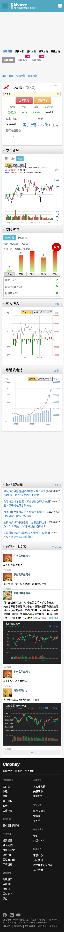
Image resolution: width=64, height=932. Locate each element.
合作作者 (7, 810)
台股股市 (7, 879)
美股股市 (7, 884)
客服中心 (38, 855)
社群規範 (42, 926)
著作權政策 (30, 926)
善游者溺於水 (21, 690)
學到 (35, 835)
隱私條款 (7, 926)
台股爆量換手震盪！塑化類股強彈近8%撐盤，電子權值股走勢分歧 (27, 503)
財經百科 (7, 854)
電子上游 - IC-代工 (37, 125)
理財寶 (6, 786)
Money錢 (8, 845)
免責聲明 (53, 926)
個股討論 (36, 60)
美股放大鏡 (9, 859)
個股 (11, 75)
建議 (60, 6)
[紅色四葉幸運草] (7, 595)
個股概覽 (8, 60)
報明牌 (36, 820)
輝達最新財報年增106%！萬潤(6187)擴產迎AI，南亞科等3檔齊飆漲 (26, 534)
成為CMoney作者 (42, 864)
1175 (13, 136)
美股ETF (7, 893)
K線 (20, 158)
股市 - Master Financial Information (28, 6)
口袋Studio (39, 840)
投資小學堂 (9, 849)
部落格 (18, 770)
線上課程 (7, 800)
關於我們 (7, 770)
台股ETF (7, 888)
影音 (5, 805)
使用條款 (18, 926)
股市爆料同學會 (11, 825)
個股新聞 (22, 60)
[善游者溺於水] (7, 692)
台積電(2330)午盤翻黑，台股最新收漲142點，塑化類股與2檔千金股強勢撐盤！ (27, 524)
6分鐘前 (7, 667)
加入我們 (29, 770)
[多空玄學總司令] (7, 558)
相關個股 (22, 237)
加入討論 (56, 547)
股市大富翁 (39, 811)
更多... (58, 304)
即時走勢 (10, 158)
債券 (5, 898)
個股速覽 (10, 237)
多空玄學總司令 (22, 555)
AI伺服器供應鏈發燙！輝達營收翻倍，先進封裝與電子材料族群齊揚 (27, 514)
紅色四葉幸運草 (22, 593)
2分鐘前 (7, 570)
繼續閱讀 (53, 618)
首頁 (4, 75)
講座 (5, 796)
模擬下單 (43, 100)
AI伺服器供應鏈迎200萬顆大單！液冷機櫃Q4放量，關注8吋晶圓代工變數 (27, 493)
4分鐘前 (7, 589)
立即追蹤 (24, 100)
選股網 (36, 815)
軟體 (5, 791)
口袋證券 (7, 864)
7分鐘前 (7, 749)
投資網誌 (7, 840)
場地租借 (38, 869)
